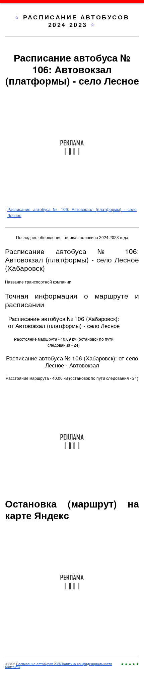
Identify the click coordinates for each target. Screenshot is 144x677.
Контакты (12, 666)
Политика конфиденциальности (86, 663)
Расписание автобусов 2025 (38, 663)
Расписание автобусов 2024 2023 (76, 21)
